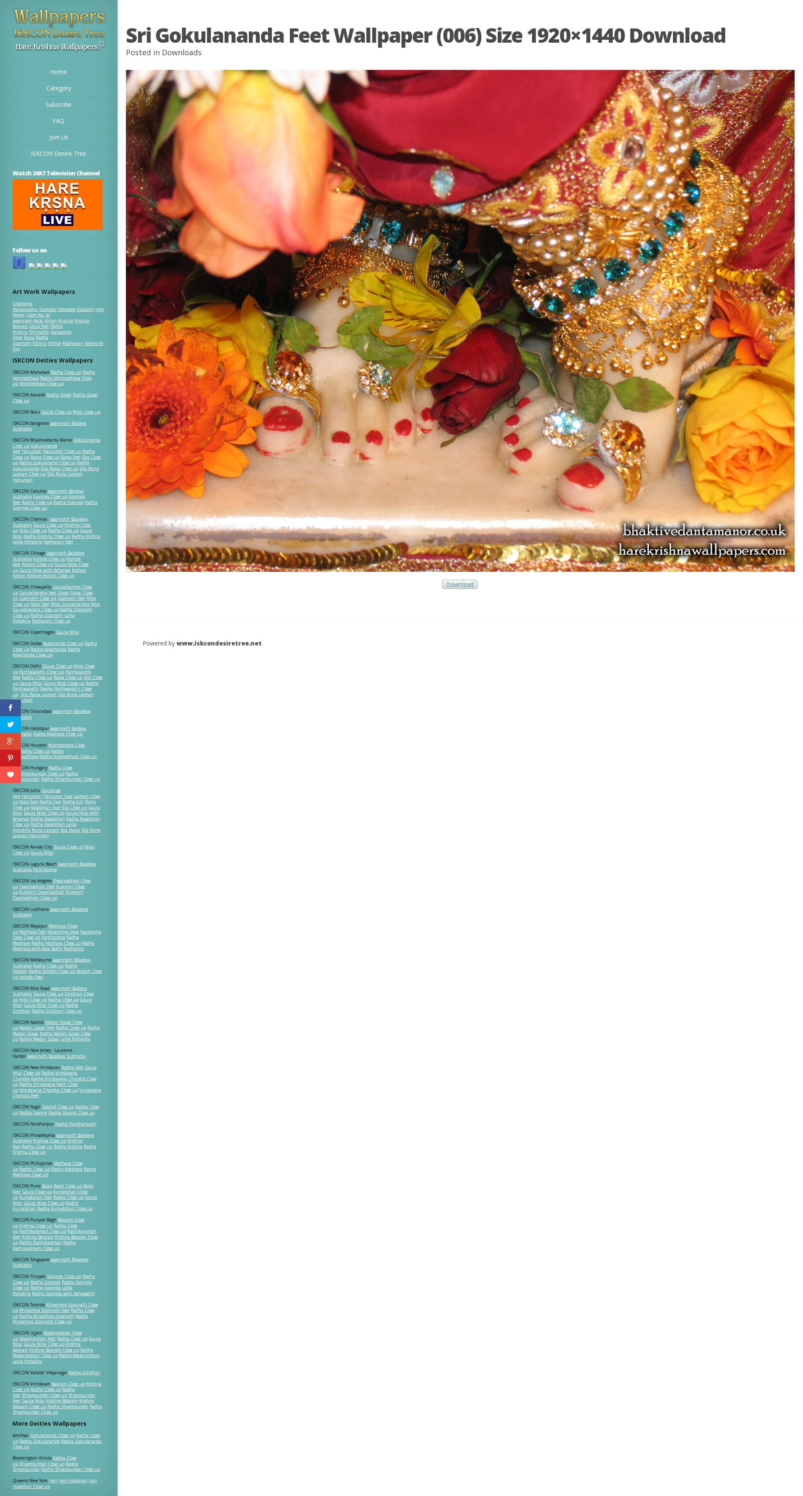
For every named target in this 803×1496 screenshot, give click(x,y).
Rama (28, 337)
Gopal (63, 593)
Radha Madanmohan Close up (53, 1353)
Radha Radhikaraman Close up (44, 1245)
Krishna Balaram (38, 1237)
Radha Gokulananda (39, 1441)
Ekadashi (85, 309)
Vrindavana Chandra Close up (48, 1090)
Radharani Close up (51, 621)
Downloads (182, 52)
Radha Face (50, 802)
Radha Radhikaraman (40, 1242)
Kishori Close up (37, 564)
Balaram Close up (68, 1384)
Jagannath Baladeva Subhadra (50, 912)
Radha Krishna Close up (46, 536)
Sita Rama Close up (59, 468)
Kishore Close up (49, 559)
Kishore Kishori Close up (50, 575)
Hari (53, 1480)
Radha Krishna (68, 1146)
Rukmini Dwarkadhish (41, 892)
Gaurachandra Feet (37, 593)
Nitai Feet (40, 604)
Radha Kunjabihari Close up (64, 1208)
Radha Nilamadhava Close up (68, 756)
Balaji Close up (68, 1186)
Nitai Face (28, 802)
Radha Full (73, 802)
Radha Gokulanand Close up (47, 462)
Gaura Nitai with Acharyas (45, 570)
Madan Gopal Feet (36, 1028)
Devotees (66, 309)
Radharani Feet (58, 542)
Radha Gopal (59, 395)
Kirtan (51, 321)
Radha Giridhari (84, 1372)
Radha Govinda (69, 502)
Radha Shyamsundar (67, 1406)
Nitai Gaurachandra (70, 604)
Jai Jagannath (31, 318)
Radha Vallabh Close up (51, 971)
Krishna (65, 321)
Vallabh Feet (31, 977)
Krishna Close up (49, 1141)
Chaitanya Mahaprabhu (25, 306)
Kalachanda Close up (63, 643)
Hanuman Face (57, 796)
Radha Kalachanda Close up (46, 652)
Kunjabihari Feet (35, 1197)
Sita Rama (70, 830)
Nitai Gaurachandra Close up (56, 607)
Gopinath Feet (71, 598)
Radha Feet (72, 1067)
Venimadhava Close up (41, 383)
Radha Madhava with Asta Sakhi (54, 946)
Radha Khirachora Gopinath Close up (50, 1319)
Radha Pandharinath (76, 1124)
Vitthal (54, 343)
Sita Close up (74, 807)
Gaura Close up (56, 412)
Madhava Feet (32, 932)
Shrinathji (39, 332)
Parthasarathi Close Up (41, 672)
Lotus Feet (39, 326)
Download (460, 585)
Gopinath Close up (37, 598)
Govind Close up (58, 1107)
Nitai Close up (86, 412)
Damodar (48, 309)
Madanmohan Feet (37, 1339)
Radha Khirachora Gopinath (46, 1316)
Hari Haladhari (73, 1480)
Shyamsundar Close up (41, 773)
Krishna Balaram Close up (54, 1350)
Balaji (47, 1186)
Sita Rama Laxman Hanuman (48, 477)
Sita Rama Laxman (38, 694)
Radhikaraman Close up (42, 1231)
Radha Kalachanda (48, 649)
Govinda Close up (50, 496)
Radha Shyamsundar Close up (70, 779)
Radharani (73, 343)
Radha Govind (33, 1113)
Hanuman (32, 451)
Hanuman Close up (62, 451)
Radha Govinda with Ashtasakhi (63, 1293)
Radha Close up (66, 372)
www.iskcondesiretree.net (219, 643)
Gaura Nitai (67, 632)
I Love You (34, 315)
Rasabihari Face (45, 807)
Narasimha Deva (63, 932)
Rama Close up (45, 457)
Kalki (38, 321)
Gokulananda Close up (52, 1435)
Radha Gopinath (30, 340)
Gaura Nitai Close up (63, 683)
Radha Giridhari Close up (57, 1011)
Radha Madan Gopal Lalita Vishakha (54, 1039)
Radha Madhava (66, 1169)
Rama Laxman (45, 830)
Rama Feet (71, 457)
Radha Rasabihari (48, 819)
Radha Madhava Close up (57, 734)
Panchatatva (45, 869)
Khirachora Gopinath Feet (44, 1310)
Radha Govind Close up (72, 1113)
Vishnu (40, 343)
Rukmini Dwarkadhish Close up (48, 895)
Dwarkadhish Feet (37, 886)
